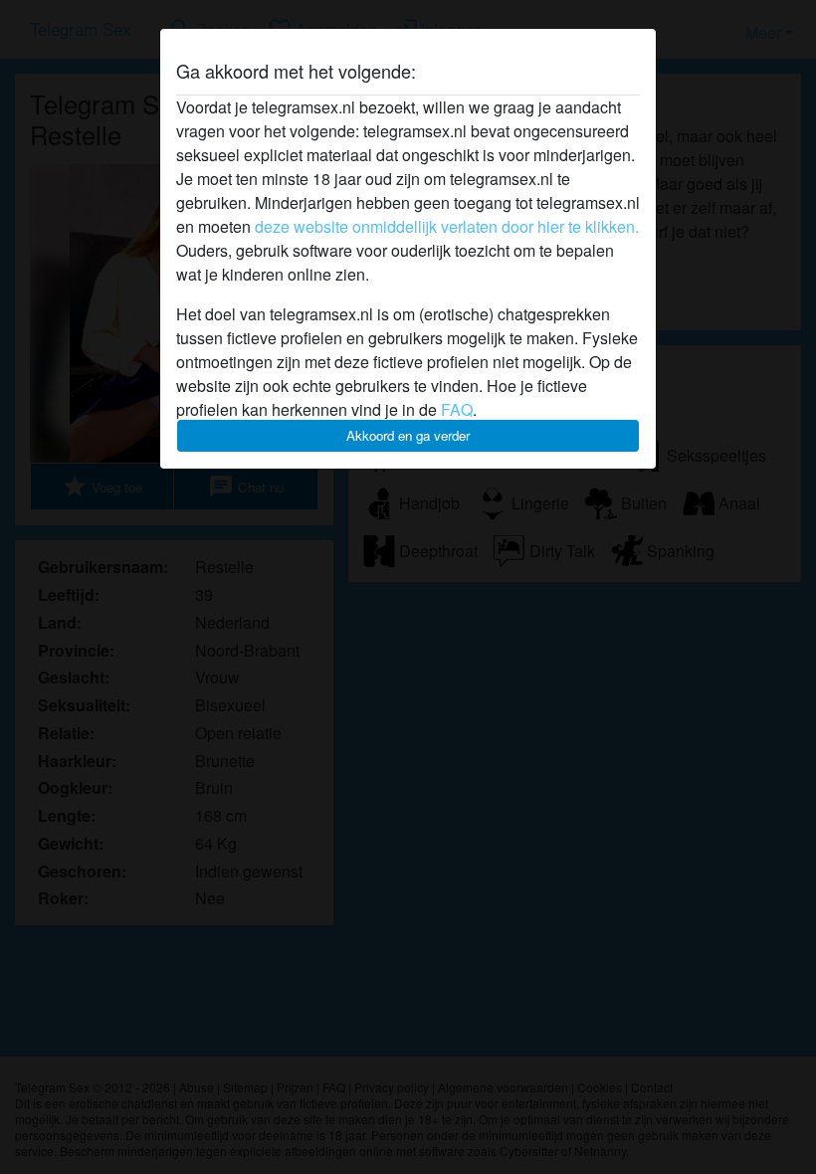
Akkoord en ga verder (408, 435)
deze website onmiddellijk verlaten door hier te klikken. (447, 226)
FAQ (457, 409)
